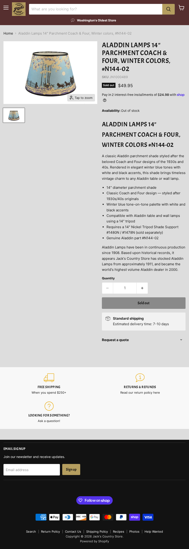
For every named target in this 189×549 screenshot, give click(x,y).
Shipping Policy (97, 531)
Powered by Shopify (94, 541)
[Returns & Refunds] (140, 384)
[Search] (168, 9)
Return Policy (50, 531)
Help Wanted (154, 531)
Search (31, 531)
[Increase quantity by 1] (142, 288)
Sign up (71, 469)
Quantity (108, 278)
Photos (134, 531)
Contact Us (73, 531)
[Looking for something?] (49, 412)
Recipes (118, 531)
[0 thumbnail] (14, 115)
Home (8, 33)
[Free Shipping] (49, 384)
